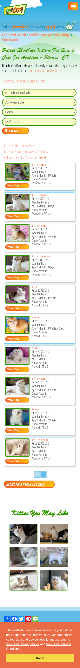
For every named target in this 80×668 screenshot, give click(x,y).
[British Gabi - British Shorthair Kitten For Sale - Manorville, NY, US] (17, 210)
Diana (35, 409)
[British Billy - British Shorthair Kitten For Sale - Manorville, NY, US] (17, 240)
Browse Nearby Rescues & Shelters (26, 151)
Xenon (36, 317)
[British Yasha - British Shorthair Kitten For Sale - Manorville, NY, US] (17, 455)
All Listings (62, 34)
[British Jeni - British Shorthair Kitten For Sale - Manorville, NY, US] (17, 394)
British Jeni (39, 378)
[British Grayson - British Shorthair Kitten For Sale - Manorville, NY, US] (17, 271)
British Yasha (40, 440)
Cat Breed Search (14, 34)
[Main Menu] (73, 6)
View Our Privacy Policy (22, 644)
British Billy (39, 225)
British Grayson (41, 256)
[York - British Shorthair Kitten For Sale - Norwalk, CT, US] (17, 363)
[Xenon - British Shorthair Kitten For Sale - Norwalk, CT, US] (17, 332)
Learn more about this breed (45, 70)
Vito (34, 287)
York (34, 348)
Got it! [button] (40, 657)
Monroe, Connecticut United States (24, 81)
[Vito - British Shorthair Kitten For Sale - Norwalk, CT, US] (17, 302)
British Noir (39, 164)
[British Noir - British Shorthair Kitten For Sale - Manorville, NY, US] (17, 179)
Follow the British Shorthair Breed (25, 157)
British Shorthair (40, 34)
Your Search (10, 39)
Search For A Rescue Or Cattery (25, 484)
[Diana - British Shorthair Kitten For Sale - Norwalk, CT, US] (17, 424)
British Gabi (39, 195)
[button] (22, 649)
